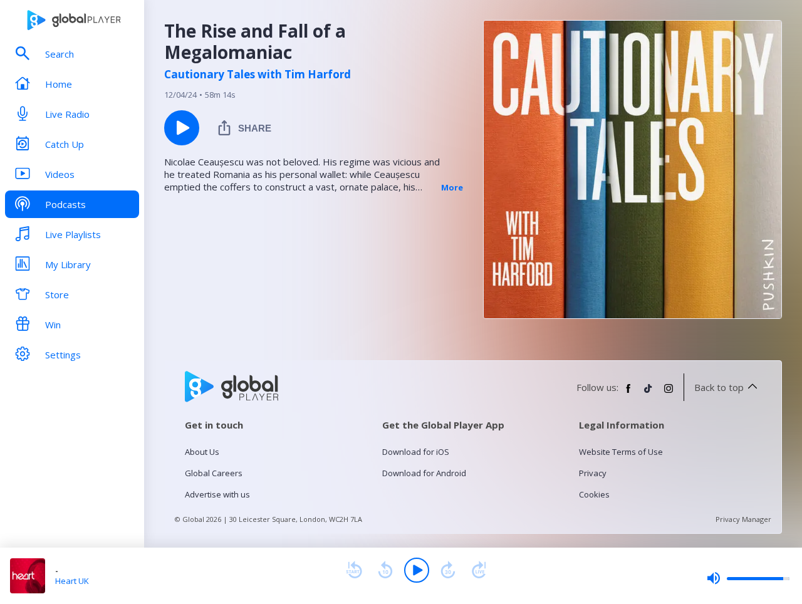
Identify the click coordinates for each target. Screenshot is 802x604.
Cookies (594, 494)
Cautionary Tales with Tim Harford (257, 74)
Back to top (719, 387)
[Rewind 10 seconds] (385, 570)
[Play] (416, 570)
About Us (202, 451)
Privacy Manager (743, 519)
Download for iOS (415, 451)
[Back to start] (354, 570)
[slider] (748, 578)
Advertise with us (217, 494)
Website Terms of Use (621, 451)
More (452, 187)
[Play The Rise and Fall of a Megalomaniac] (181, 127)
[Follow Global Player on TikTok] (648, 393)
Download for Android (424, 473)
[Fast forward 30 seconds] (448, 570)
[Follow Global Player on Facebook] (628, 393)
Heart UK (72, 580)
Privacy (593, 473)
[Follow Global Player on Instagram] (668, 393)
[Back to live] (479, 570)
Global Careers (213, 473)
